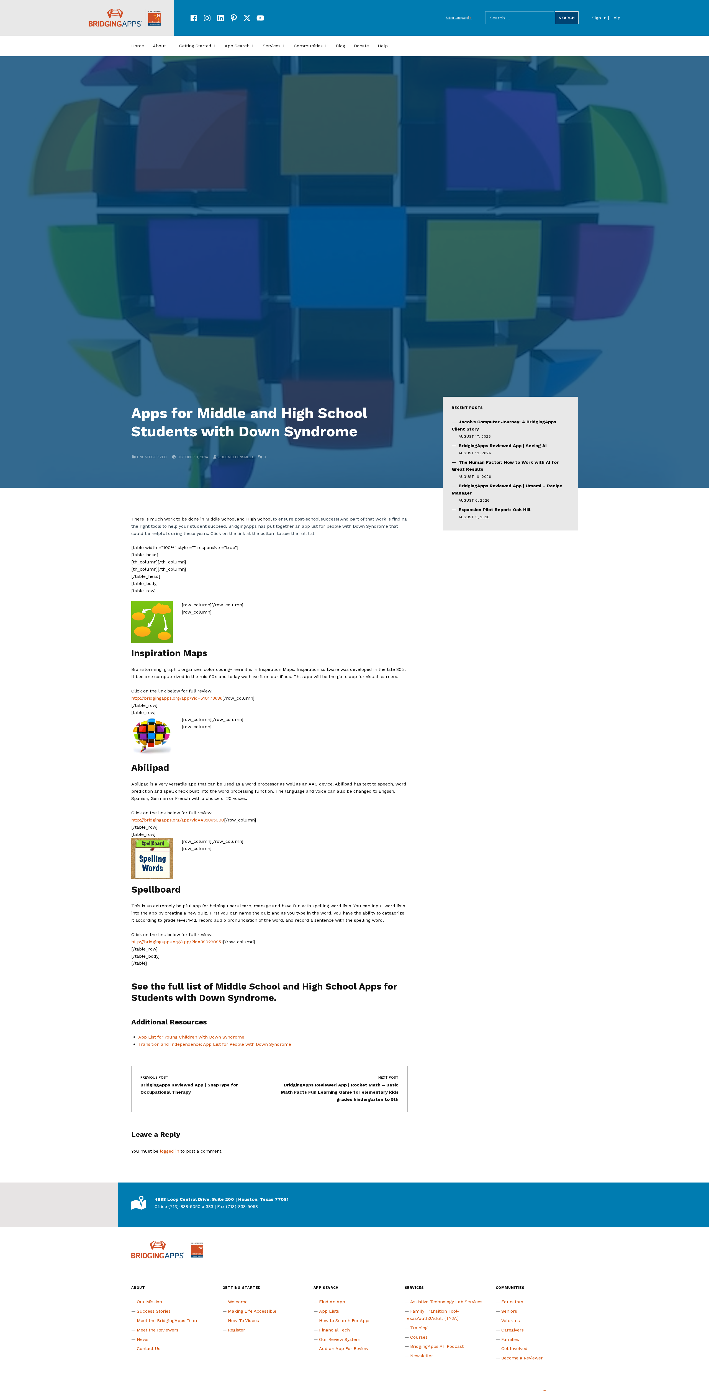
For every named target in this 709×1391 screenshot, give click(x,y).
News (142, 1339)
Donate (361, 45)
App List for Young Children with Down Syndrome (191, 1037)
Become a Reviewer (522, 1358)
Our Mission (149, 1301)
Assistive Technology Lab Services (446, 1301)
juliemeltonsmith (236, 457)
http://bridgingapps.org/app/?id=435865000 (177, 820)
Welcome (238, 1301)
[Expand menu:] (169, 46)
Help (615, 17)
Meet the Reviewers (157, 1330)
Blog (340, 45)
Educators (512, 1301)
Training (419, 1327)
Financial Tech (334, 1330)
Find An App (332, 1301)
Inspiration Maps (169, 653)
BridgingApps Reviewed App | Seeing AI (503, 445)
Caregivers (512, 1330)
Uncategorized (152, 457)
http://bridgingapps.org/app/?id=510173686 (176, 698)
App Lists (329, 1311)
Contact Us (148, 1348)
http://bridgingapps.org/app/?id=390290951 (177, 941)
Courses (419, 1337)
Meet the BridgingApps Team (168, 1320)
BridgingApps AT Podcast (437, 1346)
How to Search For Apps (345, 1320)
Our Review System (339, 1339)
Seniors (509, 1311)
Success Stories (154, 1311)
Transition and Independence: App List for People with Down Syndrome (214, 1044)
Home (137, 45)
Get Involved (514, 1348)
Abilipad (150, 767)
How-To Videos (243, 1320)
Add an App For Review (343, 1348)
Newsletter (421, 1355)
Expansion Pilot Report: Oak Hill (494, 509)
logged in (169, 1151)
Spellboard (156, 889)
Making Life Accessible (252, 1311)
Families (510, 1339)
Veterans (510, 1320)
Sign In (599, 17)
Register (236, 1330)
